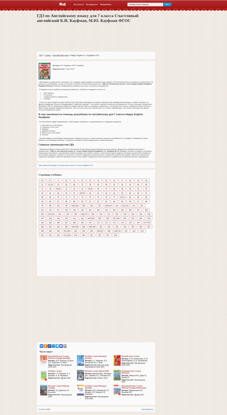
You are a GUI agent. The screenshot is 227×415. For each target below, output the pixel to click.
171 (98, 223)
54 (50, 193)
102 (66, 206)
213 (142, 231)
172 (106, 223)
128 (146, 210)
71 (66, 197)
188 (83, 227)
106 (91, 206)
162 (140, 218)
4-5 (42, 180)
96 (130, 201)
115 (42, 210)
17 (122, 180)
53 (42, 193)
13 (90, 180)
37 (42, 189)
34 (138, 185)
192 (108, 227)
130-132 (51, 214)
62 (106, 193)
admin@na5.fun (147, 409)
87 (58, 201)
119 (74, 210)
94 (114, 201)
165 (50, 223)
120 (82, 210)
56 (66, 193)
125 (122, 210)
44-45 (90, 189)
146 (148, 214)
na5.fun (43, 409)
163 (148, 218)
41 (66, 189)
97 (138, 201)
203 (75, 231)
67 (146, 193)
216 (58, 235)
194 (124, 227)
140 (100, 214)
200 (58, 231)
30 (106, 185)
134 (67, 214)
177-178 (147, 223)
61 (98, 193)
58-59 (82, 193)
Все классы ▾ (79, 4)
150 (66, 218)
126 (130, 210)
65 (130, 193)
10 (66, 180)
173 (114, 223)
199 (50, 231)
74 (90, 197)
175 (130, 223)
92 (98, 201)
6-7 (50, 180)
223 (107, 235)
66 (138, 193)
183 (66, 227)
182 (58, 227)
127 (138, 210)
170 (90, 223)
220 (83, 235)
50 (130, 189)
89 (74, 201)
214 (42, 235)
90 (82, 201)
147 (42, 218)
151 (74, 218)
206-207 (100, 231)
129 (42, 214)
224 (115, 235)
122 (98, 210)
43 (82, 189)
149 (58, 218)
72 (74, 197)
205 (91, 231)
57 (74, 193)
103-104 (75, 206)
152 (82, 218)
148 (50, 218)
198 (42, 231)
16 (114, 180)
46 (98, 189)
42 (74, 189)
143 (124, 214)
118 (66, 210)
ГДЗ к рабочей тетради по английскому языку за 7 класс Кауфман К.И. (66, 165)
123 (106, 210)
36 (146, 185)
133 (59, 214)
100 (50, 206)
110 (117, 206)
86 (50, 201)
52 (146, 189)
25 (66, 185)
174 (122, 223)
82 (138, 197)
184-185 (75, 227)
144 (132, 214)
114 (141, 206)
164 (42, 223)
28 (90, 185)
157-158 (116, 218)
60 (90, 193)
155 (99, 218)
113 (133, 206)
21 (42, 185)
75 (98, 197)
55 (58, 193)
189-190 (92, 227)
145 (140, 214)
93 (106, 201)
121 (90, 210)
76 (106, 197)
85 (42, 201)
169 (82, 223)
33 (130, 185)
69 (50, 197)
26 (74, 185)
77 (114, 197)
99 (42, 206)
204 (83, 231)
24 (58, 185)
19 (138, 180)
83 (146, 197)
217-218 (67, 235)
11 (74, 180)
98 (146, 201)
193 (116, 227)
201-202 (67, 231)
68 (42, 197)
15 (106, 180)
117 (58, 210)
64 (122, 193)
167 (66, 223)
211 (126, 231)
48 (114, 189)
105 (83, 206)
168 (74, 223)
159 (124, 218)
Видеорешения (105, 4)
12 (82, 180)
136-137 (84, 214)
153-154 (91, 218)
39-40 (58, 189)
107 (99, 206)
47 (106, 189)
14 (98, 180)
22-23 (50, 185)
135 (75, 214)
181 (50, 227)
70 (58, 197)
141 (108, 214)
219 (75, 235)
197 (148, 227)
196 (140, 227)
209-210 (117, 231)
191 (100, 227)
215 (50, 235)
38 (50, 189)
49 (122, 189)
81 (130, 197)
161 (132, 218)
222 (99, 235)
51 (138, 189)
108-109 (108, 206)
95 (122, 201)
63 (114, 193)
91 (90, 201)
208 (108, 231)
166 (58, 223)
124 (114, 210)
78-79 (122, 197)
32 (122, 185)
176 (138, 223)
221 (91, 235)
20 (146, 180)
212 (134, 231)
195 (132, 227)
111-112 (125, 206)
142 (116, 214)
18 (130, 180)
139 (92, 214)
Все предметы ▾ (92, 4)
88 (66, 201)
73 (82, 197)
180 (42, 227)
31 (114, 185)
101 (58, 206)
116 (50, 210)
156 (107, 218)
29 (98, 185)
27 (82, 185)
